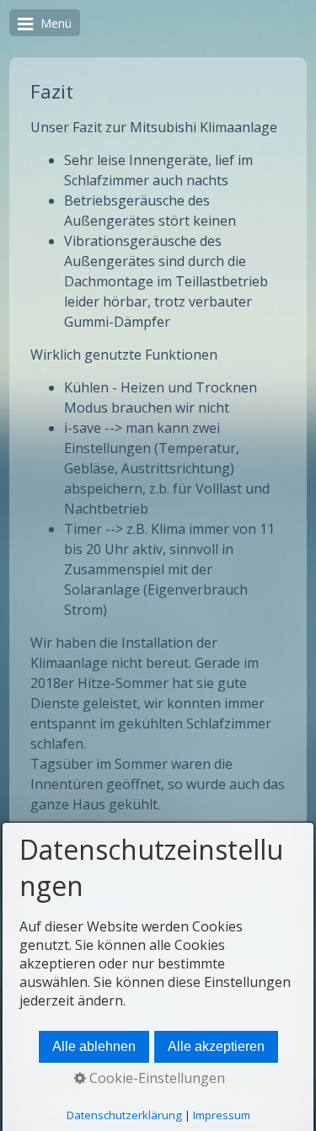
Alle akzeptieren (216, 1046)
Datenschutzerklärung (124, 1115)
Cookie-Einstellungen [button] (155, 1078)
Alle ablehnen (94, 1046)
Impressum (221, 1115)
